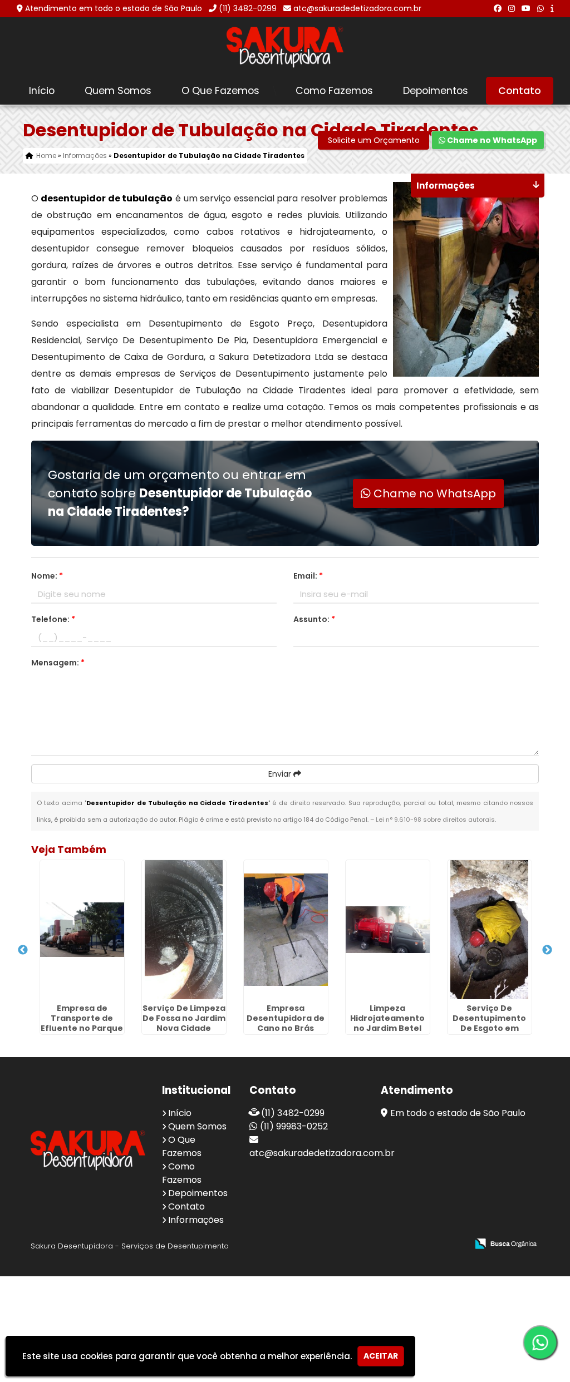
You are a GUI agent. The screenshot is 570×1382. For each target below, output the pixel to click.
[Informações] (552, 8)
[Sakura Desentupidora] (88, 1150)
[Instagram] (511, 8)
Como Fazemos (334, 90)
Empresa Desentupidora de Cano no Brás (286, 1018)
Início (42, 90)
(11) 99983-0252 (294, 1126)
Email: (308, 575)
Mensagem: (58, 662)
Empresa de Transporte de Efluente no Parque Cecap (82, 1023)
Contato (519, 90)
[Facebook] (498, 8)
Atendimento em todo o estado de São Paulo (113, 8)
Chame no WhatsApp (491, 140)
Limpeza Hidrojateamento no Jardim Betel (387, 1018)
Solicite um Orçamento (374, 140)
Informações (196, 1219)
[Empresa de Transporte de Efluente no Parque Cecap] (82, 929)
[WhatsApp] (540, 8)
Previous (22, 950)
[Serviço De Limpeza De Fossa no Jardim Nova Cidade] (184, 929)
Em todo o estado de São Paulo (457, 1113)
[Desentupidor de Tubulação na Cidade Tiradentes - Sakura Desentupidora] (285, 47)
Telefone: (53, 619)
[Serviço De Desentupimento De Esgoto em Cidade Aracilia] (490, 929)
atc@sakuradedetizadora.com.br (357, 8)
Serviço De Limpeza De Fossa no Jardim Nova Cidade (183, 1018)
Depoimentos (435, 90)
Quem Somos (118, 90)
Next (547, 950)
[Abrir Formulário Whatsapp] (532, 1342)
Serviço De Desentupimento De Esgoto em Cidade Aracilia (489, 1023)
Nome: (47, 575)
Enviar (280, 773)
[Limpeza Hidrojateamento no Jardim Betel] (388, 929)
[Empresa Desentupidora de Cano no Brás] (286, 929)
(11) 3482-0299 (248, 8)
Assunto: (314, 619)
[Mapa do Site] (348, 1244)
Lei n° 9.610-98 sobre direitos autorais (435, 819)
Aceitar (380, 1355)
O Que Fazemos (220, 90)
